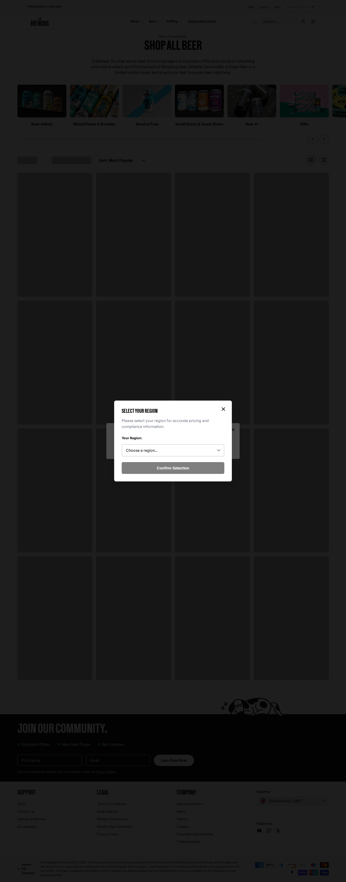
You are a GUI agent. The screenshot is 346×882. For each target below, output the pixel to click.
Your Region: (132, 438)
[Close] (223, 409)
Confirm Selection (173, 468)
